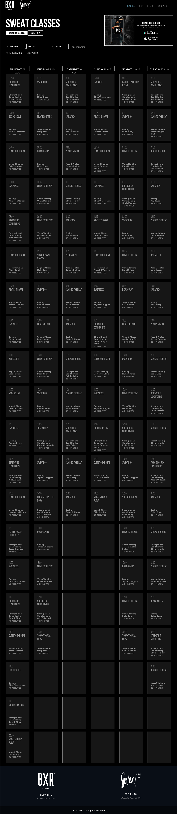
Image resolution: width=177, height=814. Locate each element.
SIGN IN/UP (163, 6)
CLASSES (131, 6)
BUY (141, 6)
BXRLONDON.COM (46, 799)
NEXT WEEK (32, 53)
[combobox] (16, 46)
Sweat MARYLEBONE (17, 33)
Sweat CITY (35, 33)
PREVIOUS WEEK (14, 53)
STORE (150, 6)
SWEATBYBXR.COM (131, 798)
